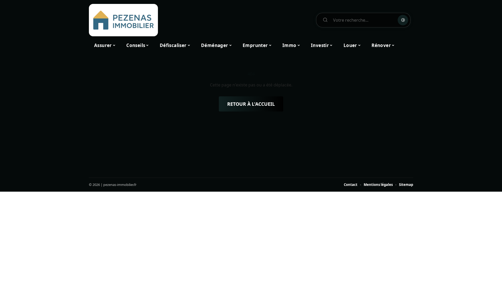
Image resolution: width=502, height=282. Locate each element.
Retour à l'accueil (251, 104)
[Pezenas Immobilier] (123, 20)
